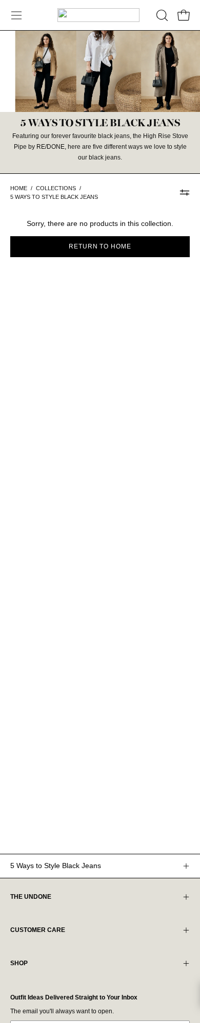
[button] (161, 15)
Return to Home (100, 246)
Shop (19, 963)
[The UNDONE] (98, 15)
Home (18, 188)
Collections (56, 188)
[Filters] (184, 192)
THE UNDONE (30, 896)
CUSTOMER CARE (37, 930)
